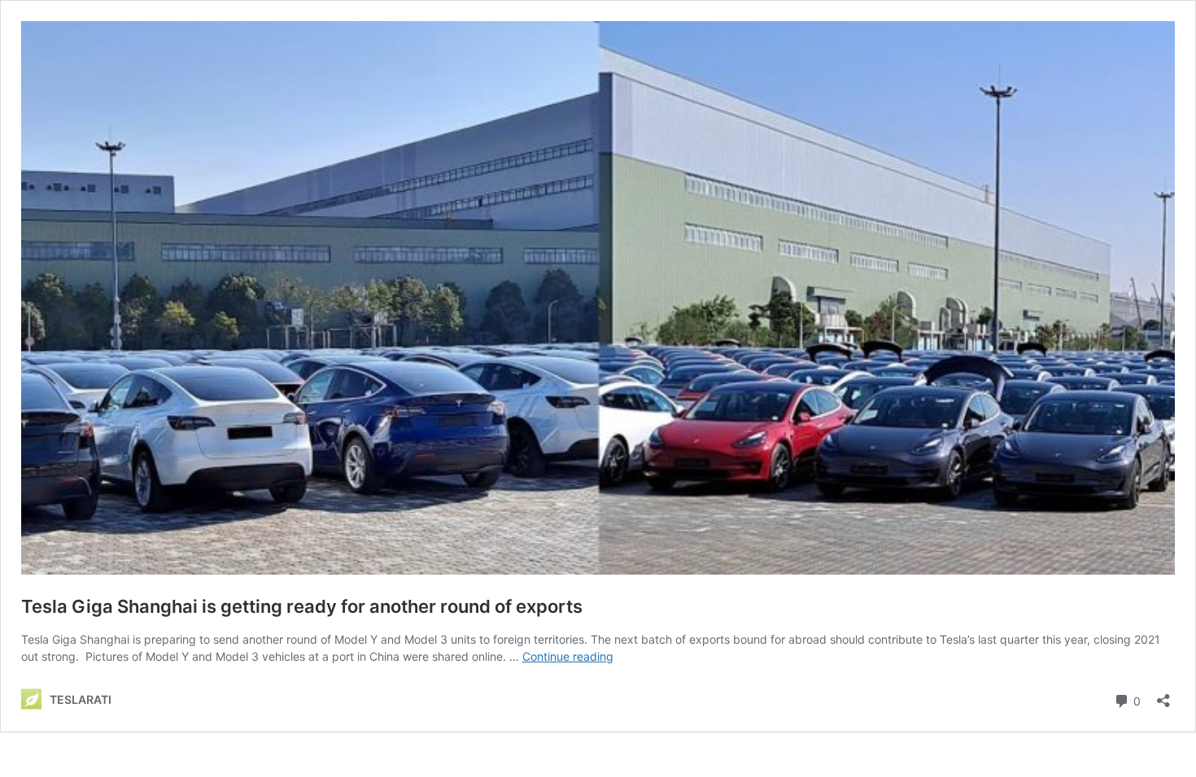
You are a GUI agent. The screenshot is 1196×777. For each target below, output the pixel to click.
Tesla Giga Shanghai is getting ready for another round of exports (302, 606)
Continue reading (567, 656)
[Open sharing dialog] (1163, 695)
